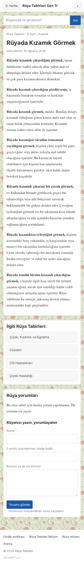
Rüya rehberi (70, 536)
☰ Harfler (11, 6)
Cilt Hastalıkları (21, 363)
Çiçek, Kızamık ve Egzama (29, 337)
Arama (7, 543)
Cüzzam (16, 350)
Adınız (10, 430)
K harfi (31, 34)
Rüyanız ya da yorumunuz (24, 466)
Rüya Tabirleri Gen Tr (40, 6)
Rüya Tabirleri (15, 34)
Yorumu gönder (19, 504)
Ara (75, 20)
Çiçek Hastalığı (21, 376)
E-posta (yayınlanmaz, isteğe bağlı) (30, 448)
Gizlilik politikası (14, 536)
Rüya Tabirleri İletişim (43, 536)
